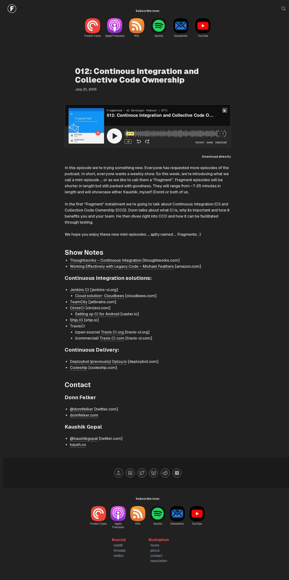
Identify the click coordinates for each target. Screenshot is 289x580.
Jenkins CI (79, 289)
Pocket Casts (92, 36)
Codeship (78, 367)
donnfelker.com (84, 415)
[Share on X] (141, 472)
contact (156, 555)
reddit (118, 545)
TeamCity (78, 301)
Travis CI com (112, 338)
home (154, 545)
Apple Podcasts (114, 36)
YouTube (203, 36)
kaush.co (78, 444)
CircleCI (77, 307)
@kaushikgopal (84, 438)
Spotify (158, 36)
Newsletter (181, 36)
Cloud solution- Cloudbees (99, 295)
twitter (119, 555)
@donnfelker (81, 409)
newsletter (159, 561)
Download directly (216, 157)
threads (120, 550)
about (155, 550)
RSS (136, 36)
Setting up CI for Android (97, 313)
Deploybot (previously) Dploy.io (98, 361)
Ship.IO (76, 319)
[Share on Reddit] (165, 472)
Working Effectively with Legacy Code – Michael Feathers (122, 266)
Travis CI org (112, 332)
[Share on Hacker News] (176, 472)
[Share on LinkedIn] (130, 472)
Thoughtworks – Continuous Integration (105, 260)
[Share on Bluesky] (153, 472)
